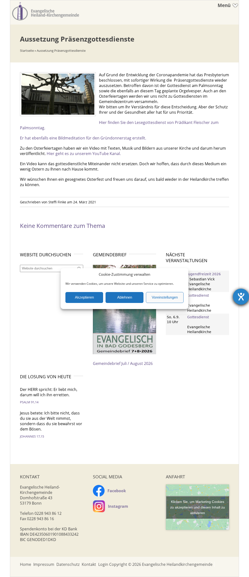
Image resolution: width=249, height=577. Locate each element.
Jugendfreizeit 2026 (204, 274)
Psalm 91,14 (29, 402)
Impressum (43, 564)
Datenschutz (68, 564)
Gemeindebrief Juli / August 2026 (123, 363)
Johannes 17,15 (32, 436)
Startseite (27, 50)
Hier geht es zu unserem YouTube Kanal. (84, 153)
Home (25, 564)
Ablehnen (124, 297)
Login (103, 564)
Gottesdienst (198, 295)
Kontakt (89, 564)
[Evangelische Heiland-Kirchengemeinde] (45, 20)
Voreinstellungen (165, 297)
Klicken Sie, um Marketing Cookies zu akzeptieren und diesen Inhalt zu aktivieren (197, 507)
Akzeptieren (84, 297)
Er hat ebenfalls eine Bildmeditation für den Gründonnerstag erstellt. (83, 138)
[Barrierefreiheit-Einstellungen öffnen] (241, 297)
